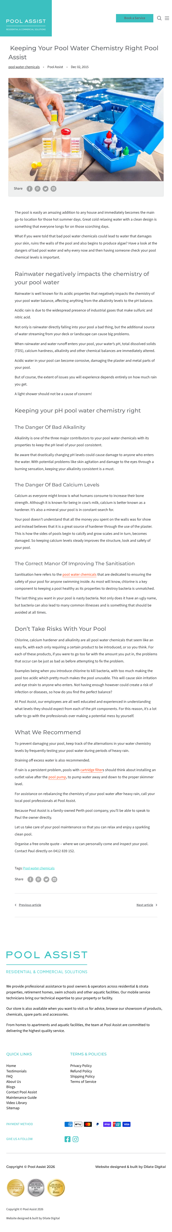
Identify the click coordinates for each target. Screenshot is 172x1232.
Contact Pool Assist (21, 1092)
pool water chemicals (24, 67)
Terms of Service (83, 1081)
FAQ (9, 1076)
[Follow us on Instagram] (75, 1139)
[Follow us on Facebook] (67, 1139)
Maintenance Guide (21, 1097)
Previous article (30, 905)
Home (11, 1065)
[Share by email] (53, 188)
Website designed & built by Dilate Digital (130, 1167)
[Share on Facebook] (30, 188)
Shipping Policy (82, 1076)
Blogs (10, 1087)
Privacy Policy (81, 1065)
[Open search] (159, 18)
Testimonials (16, 1071)
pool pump (57, 777)
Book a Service (134, 18)
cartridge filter (91, 770)
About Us (13, 1081)
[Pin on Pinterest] (37, 188)
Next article (145, 905)
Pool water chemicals (39, 868)
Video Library (16, 1102)
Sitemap (13, 1108)
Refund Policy (81, 1071)
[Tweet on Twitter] (45, 188)
